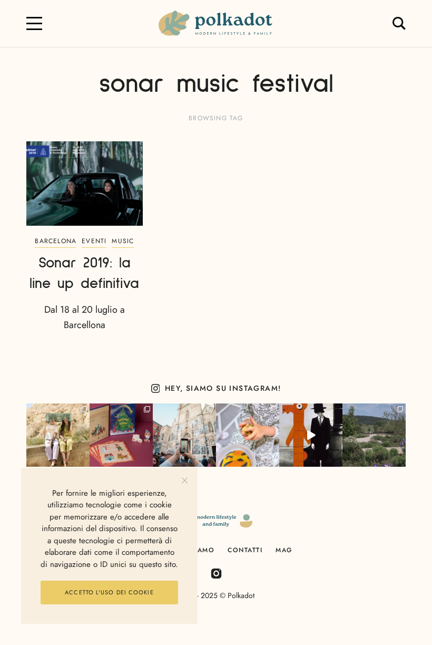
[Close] (185, 481)
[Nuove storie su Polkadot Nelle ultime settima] (58, 435)
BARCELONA (55, 241)
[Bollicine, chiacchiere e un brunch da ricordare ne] (374, 435)
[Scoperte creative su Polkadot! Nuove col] (184, 435)
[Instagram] (216, 573)
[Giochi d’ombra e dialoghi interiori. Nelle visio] (310, 435)
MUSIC (123, 241)
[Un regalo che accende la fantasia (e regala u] (247, 435)
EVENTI (94, 241)
